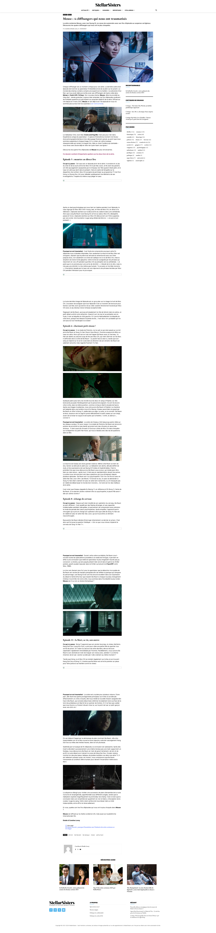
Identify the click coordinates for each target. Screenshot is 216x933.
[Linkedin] (88, 840)
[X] (81, 840)
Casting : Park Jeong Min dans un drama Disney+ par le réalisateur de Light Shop (144, 916)
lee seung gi (86, 835)
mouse (93, 835)
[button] (156, 10)
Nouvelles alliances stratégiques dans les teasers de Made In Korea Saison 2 (143, 908)
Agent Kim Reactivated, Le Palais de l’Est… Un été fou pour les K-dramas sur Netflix (145, 912)
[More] (112, 840)
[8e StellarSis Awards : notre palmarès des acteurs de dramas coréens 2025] (74, 874)
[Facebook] (77, 840)
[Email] (96, 840)
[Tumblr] (100, 840)
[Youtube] (80, 849)
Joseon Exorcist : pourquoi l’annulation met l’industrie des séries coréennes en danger (90, 828)
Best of (69, 14)
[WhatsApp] (85, 840)
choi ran (70, 835)
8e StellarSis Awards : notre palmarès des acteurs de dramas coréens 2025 (138, 92)
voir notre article (97, 104)
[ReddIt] (92, 840)
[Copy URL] (108, 840)
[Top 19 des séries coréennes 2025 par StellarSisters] (108, 874)
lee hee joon (77, 835)
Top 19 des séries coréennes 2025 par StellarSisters (104, 889)
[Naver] (104, 840)
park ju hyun (99, 835)
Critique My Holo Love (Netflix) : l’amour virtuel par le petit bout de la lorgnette (138, 118)
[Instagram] (55, 910)
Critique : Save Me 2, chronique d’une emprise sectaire (139, 112)
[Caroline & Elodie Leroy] (68, 849)
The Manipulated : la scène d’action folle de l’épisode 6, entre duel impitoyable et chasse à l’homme (140, 889)
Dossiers (65, 14)
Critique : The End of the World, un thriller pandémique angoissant (139, 106)
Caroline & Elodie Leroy (71, 28)
